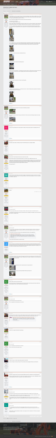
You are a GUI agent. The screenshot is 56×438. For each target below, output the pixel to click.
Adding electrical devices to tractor (15, 233)
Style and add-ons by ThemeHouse (23, 433)
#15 (40, 328)
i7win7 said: (11, 344)
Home (20, 426)
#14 (40, 313)
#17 (40, 358)
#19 (40, 389)
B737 (6, 394)
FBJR (6, 363)
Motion (6, 178)
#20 (40, 403)
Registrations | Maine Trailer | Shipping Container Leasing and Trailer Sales (23, 317)
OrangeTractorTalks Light (7, 436)
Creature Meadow (6, 160)
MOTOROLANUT (6, 333)
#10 (40, 242)
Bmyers (6, 211)
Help (47, 436)
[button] (24, 1)
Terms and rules (40, 436)
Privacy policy (45, 436)
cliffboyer (6, 284)
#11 (40, 254)
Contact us (21, 429)
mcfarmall (6, 145)
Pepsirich (6, 377)
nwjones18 (6, 130)
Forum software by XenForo (10, 433)
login (37, 426)
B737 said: (11, 405)
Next (6, 416)
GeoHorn (6, 193)
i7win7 (5, 8)
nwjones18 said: (12, 209)
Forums (21, 428)
